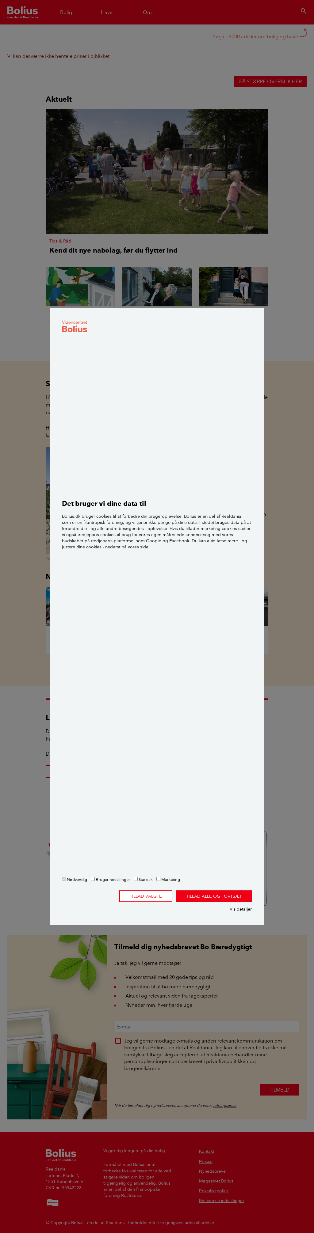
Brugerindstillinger (112, 879)
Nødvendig (76, 879)
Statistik (145, 879)
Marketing (170, 879)
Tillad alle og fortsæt (214, 896)
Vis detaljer (241, 909)
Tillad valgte (146, 896)
